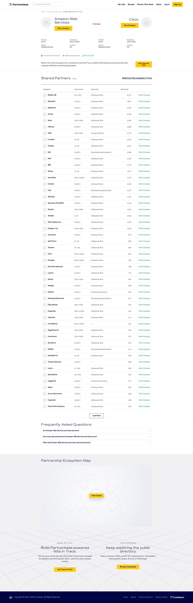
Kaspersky (52, 311)
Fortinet (51, 184)
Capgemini (52, 381)
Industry (43, 45)
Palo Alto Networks (55, 266)
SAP (49, 158)
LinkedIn (51, 139)
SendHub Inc (53, 355)
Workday (51, 197)
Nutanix (51, 209)
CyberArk (51, 317)
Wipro (50, 387)
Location (72, 45)
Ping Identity (53, 305)
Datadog (51, 260)
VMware (51, 127)
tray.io (50, 368)
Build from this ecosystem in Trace (137, 78)
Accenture (52, 235)
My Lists (121, 4)
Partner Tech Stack (145, 4)
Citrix (50, 254)
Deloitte (51, 292)
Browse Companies (128, 567)
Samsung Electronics (56, 298)
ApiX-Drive (52, 241)
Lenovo (51, 273)
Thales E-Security (54, 362)
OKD (49, 133)
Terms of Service (146, 597)
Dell (49, 152)
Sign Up (177, 4)
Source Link (89, 56)
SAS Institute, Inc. (54, 222)
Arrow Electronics (55, 394)
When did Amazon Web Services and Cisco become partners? (66, 442)
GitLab (50, 279)
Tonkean (51, 247)
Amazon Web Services (54, 11)
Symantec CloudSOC (56, 203)
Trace (125, 597)
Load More (96, 415)
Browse (131, 4)
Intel (49, 190)
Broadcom (52, 343)
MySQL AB (52, 95)
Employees (73, 39)
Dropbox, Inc (53, 228)
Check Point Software (56, 406)
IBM (49, 165)
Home (43, 11)
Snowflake (52, 177)
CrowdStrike (52, 324)
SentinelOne (52, 374)
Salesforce (52, 108)
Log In (167, 4)
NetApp (51, 286)
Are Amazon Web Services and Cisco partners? (61, 430)
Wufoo (50, 171)
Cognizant (52, 400)
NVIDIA (50, 349)
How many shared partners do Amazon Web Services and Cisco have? (70, 436)
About (158, 4)
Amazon (51, 146)
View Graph (96, 495)
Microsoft (51, 101)
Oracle (50, 114)
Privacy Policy (161, 597)
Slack (50, 120)
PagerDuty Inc (53, 330)
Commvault (52, 336)
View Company (63, 28)
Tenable (51, 216)
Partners (44, 39)
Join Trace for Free (143, 64)
